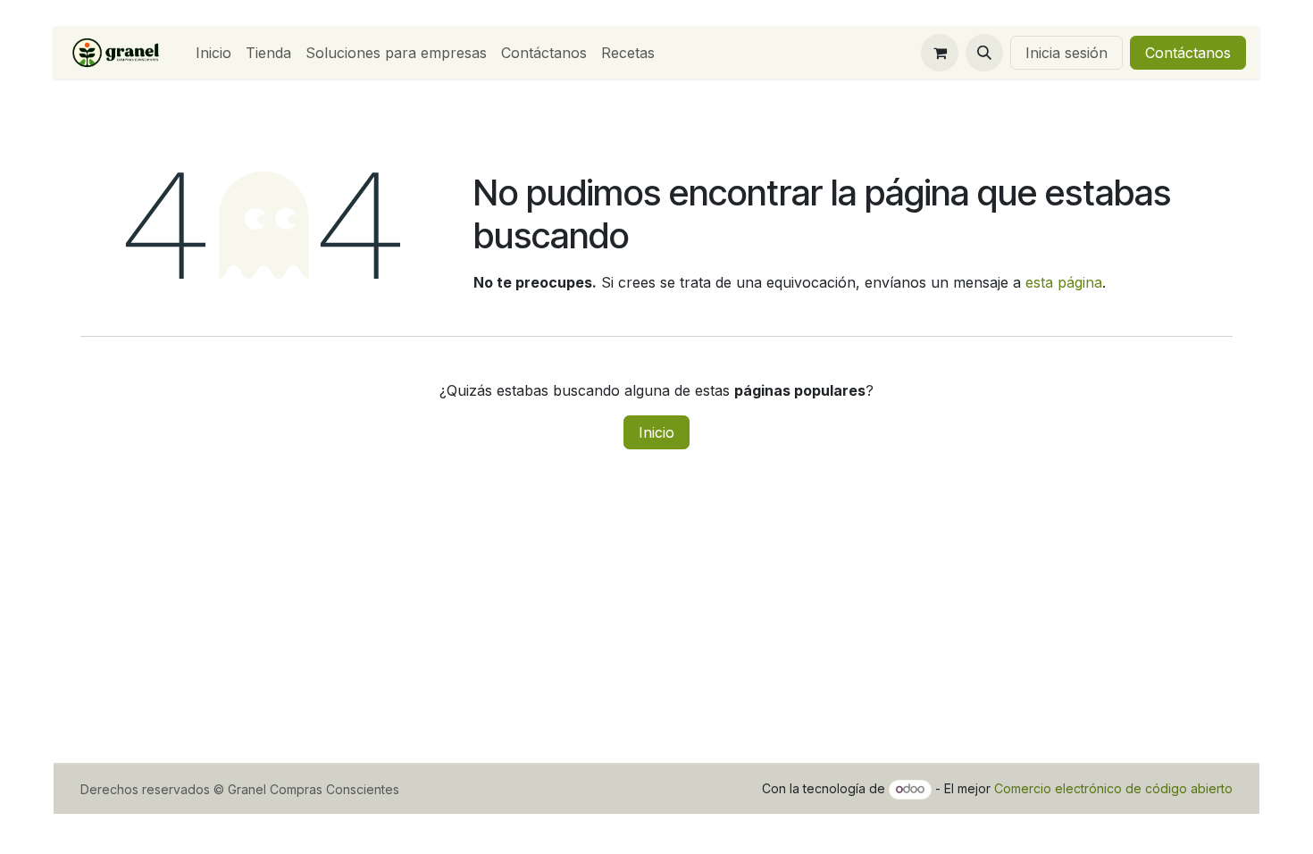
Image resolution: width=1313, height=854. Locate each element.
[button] (984, 52)
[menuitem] (213, 53)
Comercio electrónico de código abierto (1113, 788)
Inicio (656, 432)
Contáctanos (1188, 53)
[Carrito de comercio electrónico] (939, 52)
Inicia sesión (1066, 53)
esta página (1063, 282)
